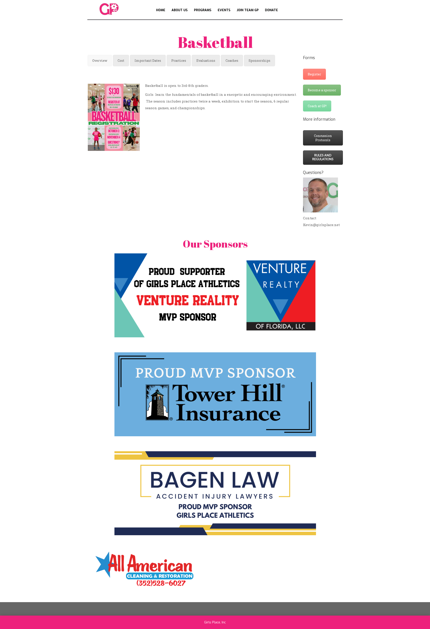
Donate (271, 10)
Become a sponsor (322, 90)
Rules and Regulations (322, 157)
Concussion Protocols (323, 138)
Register (314, 74)
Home (160, 10)
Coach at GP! (317, 106)
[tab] (100, 60)
